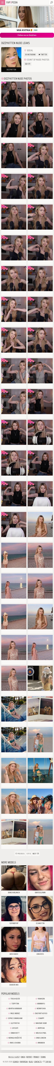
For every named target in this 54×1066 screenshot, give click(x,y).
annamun (41, 1042)
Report (29, 1056)
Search (16, 1061)
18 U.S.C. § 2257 (14, 1056)
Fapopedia (24, 1061)
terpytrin (15, 1003)
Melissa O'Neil (41, 1033)
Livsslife (15, 1028)
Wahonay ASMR (41, 1023)
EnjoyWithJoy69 (41, 1013)
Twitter (43, 54)
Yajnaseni (41, 998)
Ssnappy (41, 1018)
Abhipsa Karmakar (15, 1008)
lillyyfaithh (15, 1023)
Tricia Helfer (15, 998)
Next (35, 853)
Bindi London (41, 1037)
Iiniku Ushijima (14, 1042)
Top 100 (48, 1061)
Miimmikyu (41, 1003)
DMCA (23, 1056)
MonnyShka (41, 1008)
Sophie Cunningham (15, 1018)
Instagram (31, 54)
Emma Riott (15, 1033)
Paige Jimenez (15, 1013)
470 (28, 63)
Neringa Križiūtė (15, 1037)
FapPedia (12, 2)
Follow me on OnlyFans (27, 35)
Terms (43, 1056)
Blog (31, 1061)
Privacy (36, 1056)
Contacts (38, 1061)
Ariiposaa (41, 1028)
